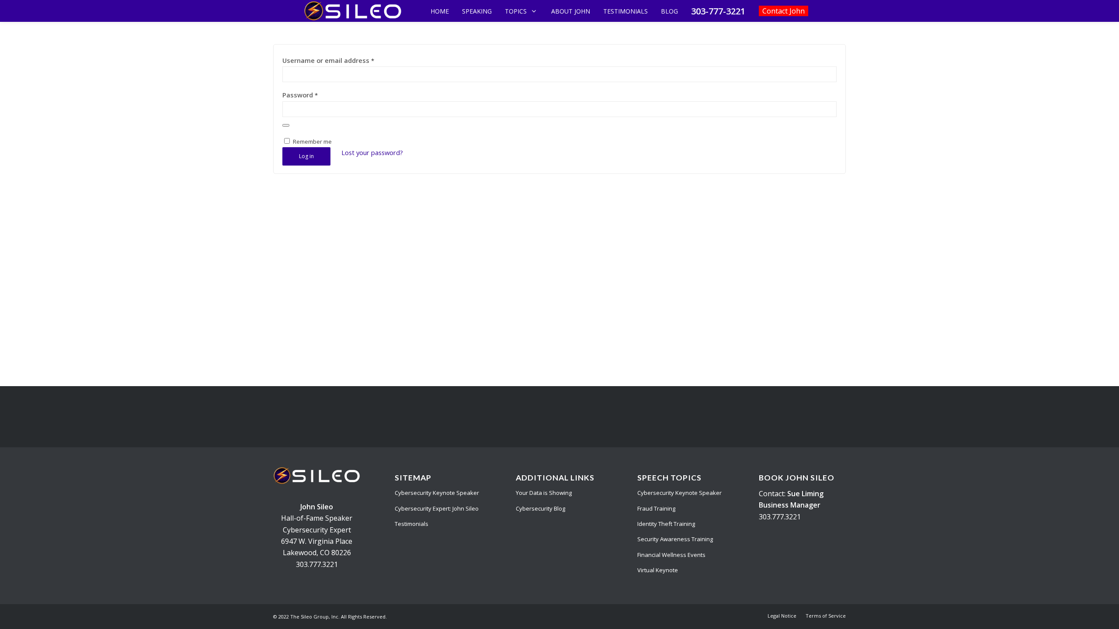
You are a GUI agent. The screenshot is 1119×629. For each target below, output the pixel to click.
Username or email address (328, 60)
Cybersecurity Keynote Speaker (437, 493)
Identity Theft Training (666, 524)
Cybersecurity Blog (540, 508)
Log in (306, 156)
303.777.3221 (317, 564)
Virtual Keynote (657, 570)
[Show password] (285, 125)
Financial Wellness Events (671, 555)
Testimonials (411, 524)
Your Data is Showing (544, 493)
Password (300, 94)
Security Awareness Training (675, 539)
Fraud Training (656, 508)
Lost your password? (372, 152)
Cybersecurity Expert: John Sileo (437, 508)
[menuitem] (782, 616)
